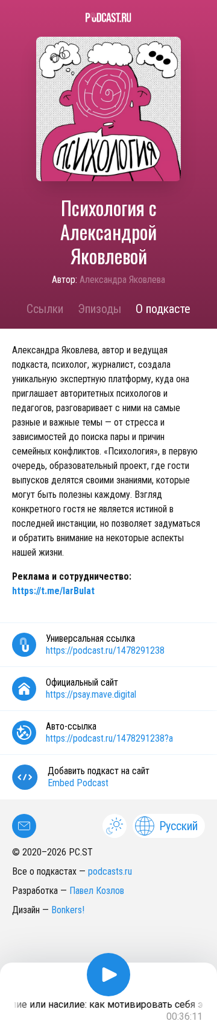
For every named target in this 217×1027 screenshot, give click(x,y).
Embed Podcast (78, 783)
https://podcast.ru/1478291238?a (109, 738)
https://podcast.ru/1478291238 (105, 650)
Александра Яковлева (122, 279)
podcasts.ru (110, 871)
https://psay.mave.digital (91, 694)
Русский (178, 826)
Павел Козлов (96, 890)
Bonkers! (67, 910)
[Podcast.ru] (108, 17)
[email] (24, 826)
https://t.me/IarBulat (53, 591)
